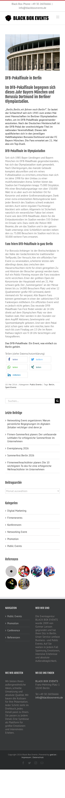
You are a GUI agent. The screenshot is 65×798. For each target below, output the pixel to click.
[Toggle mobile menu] (58, 17)
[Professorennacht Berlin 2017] (49, 571)
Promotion (13, 539)
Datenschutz (38, 757)
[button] (17, 359)
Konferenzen (14, 524)
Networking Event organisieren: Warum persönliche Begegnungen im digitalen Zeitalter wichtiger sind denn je (28, 424)
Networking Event (17, 531)
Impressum (26, 757)
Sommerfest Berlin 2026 (20, 455)
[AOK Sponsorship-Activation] (11, 584)
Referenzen (13, 637)
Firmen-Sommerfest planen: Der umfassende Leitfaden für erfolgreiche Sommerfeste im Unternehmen (32, 438)
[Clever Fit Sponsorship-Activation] (11, 571)
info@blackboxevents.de (32, 7)
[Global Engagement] (24, 584)
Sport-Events (10, 387)
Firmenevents (14, 517)
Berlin (51, 384)
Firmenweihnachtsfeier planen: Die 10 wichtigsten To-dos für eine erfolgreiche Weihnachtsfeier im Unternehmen (29, 466)
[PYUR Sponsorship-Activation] (36, 571)
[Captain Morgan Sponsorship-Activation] (24, 571)
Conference (13, 630)
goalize (53, 754)
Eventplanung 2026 (18, 448)
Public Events (36, 384)
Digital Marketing (16, 510)
